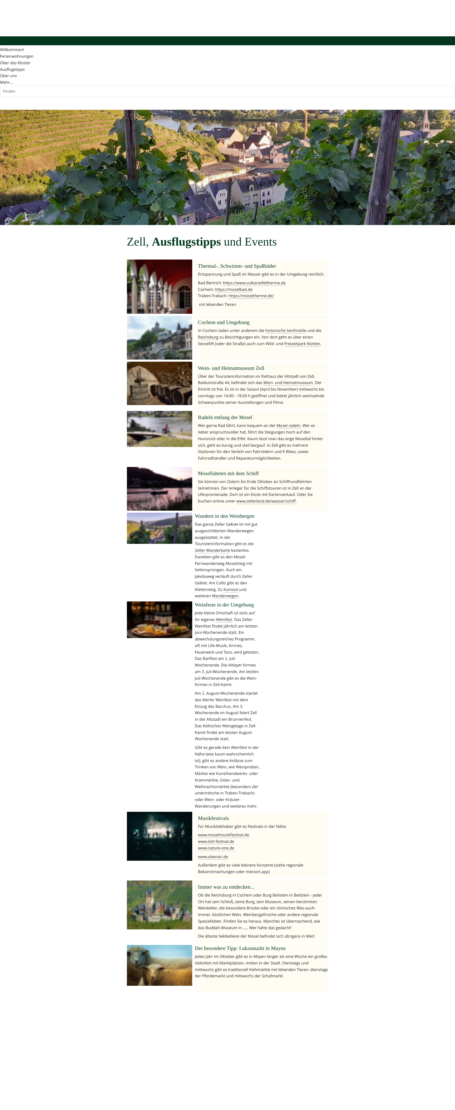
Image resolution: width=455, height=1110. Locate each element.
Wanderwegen (225, 596)
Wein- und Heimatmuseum (288, 382)
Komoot (231, 589)
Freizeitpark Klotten (302, 343)
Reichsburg (208, 337)
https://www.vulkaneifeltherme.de (254, 283)
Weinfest (224, 619)
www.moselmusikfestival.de (224, 835)
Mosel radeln (288, 425)
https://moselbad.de (234, 289)
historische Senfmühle (285, 330)
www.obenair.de (213, 856)
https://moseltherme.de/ (251, 295)
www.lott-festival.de (216, 841)
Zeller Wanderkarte (212, 550)
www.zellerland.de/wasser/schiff (266, 501)
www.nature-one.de (216, 848)
